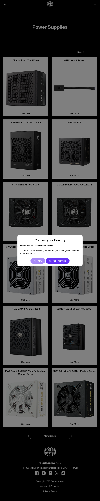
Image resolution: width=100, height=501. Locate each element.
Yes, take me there (57, 261)
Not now (38, 261)
